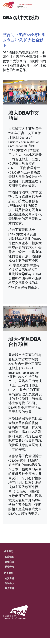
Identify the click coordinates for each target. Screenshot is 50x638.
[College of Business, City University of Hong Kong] (24, 5)
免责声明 (9, 578)
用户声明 (9, 588)
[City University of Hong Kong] (8, 5)
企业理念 (9, 556)
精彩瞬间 (9, 566)
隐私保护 (9, 583)
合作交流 (9, 561)
